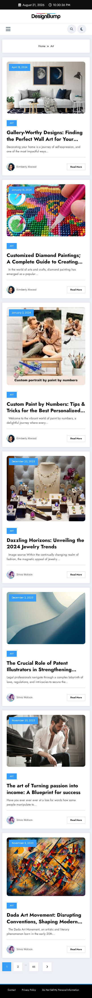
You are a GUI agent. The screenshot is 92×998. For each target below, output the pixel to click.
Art (12, 123)
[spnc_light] (81, 29)
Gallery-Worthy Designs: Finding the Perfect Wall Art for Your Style (45, 135)
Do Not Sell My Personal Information (60, 990)
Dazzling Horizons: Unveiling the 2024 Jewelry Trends (45, 543)
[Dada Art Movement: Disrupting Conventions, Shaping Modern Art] (46, 867)
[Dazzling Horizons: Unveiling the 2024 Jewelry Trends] (46, 488)
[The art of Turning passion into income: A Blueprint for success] (46, 741)
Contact (12, 990)
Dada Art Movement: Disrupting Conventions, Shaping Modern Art (44, 918)
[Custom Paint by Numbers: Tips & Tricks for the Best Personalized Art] (46, 346)
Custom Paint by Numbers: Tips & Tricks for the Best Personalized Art (46, 407)
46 (33, 967)
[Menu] (8, 29)
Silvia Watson (25, 574)
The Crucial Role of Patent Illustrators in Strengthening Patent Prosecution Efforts (39, 666)
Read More (76, 167)
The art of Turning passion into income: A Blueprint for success (43, 789)
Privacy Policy (29, 990)
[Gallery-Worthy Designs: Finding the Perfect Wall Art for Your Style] (46, 87)
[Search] (71, 29)
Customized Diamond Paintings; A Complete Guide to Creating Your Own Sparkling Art (44, 258)
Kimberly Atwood (26, 167)
